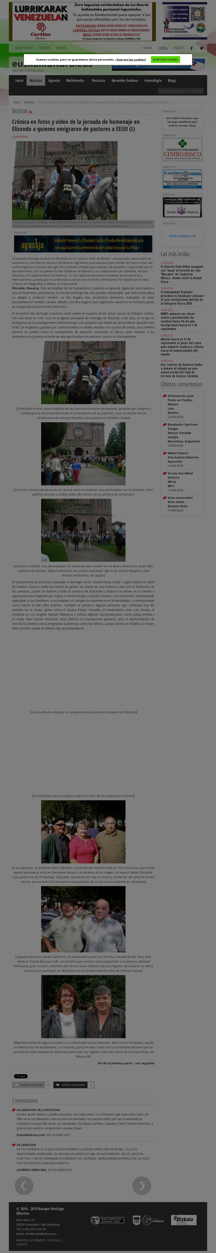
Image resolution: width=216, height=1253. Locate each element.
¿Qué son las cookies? (130, 59)
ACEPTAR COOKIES (165, 59)
